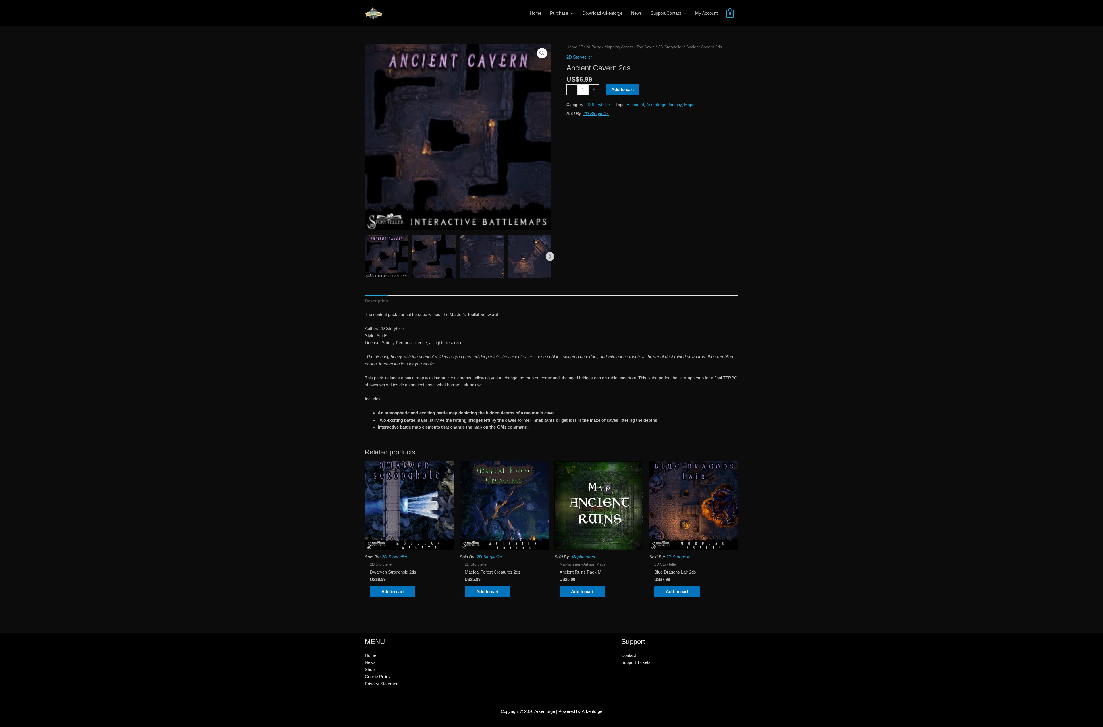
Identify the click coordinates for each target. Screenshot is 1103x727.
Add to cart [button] (392, 591)
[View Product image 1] (386, 256)
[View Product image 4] (530, 256)
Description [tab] (376, 300)
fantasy (675, 105)
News (370, 662)
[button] (542, 53)
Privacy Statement (382, 683)
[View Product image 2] (434, 256)
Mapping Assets (618, 47)
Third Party (591, 47)
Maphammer (583, 556)
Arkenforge (656, 105)
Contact (628, 655)
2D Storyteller (670, 47)
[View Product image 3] (482, 256)
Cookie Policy (378, 676)
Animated (635, 105)
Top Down (646, 47)
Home (571, 47)
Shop (370, 669)
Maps (689, 105)
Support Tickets (636, 662)
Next (550, 256)
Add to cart (622, 89)
